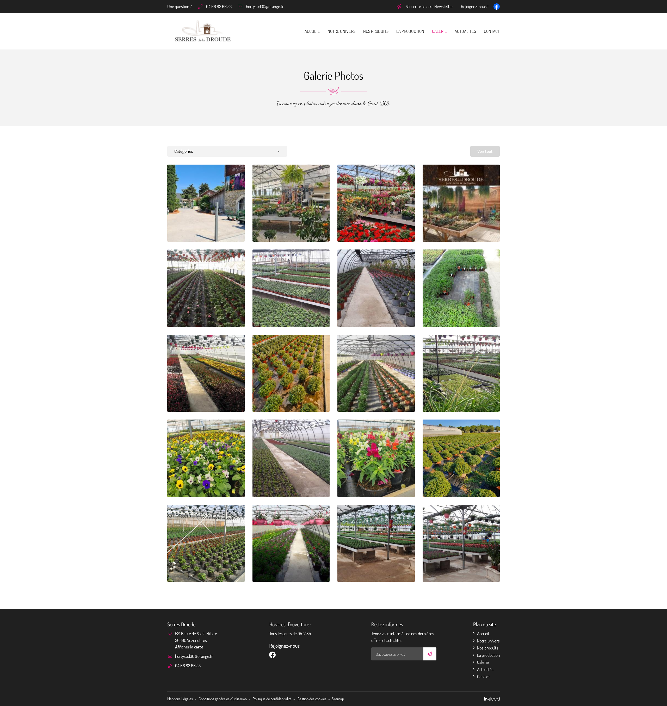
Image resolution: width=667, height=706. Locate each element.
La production (410, 31)
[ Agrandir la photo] (206, 203)
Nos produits (375, 31)
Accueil (312, 31)
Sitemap (338, 698)
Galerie (439, 31)
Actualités (465, 31)
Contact (492, 31)
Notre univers (341, 31)
